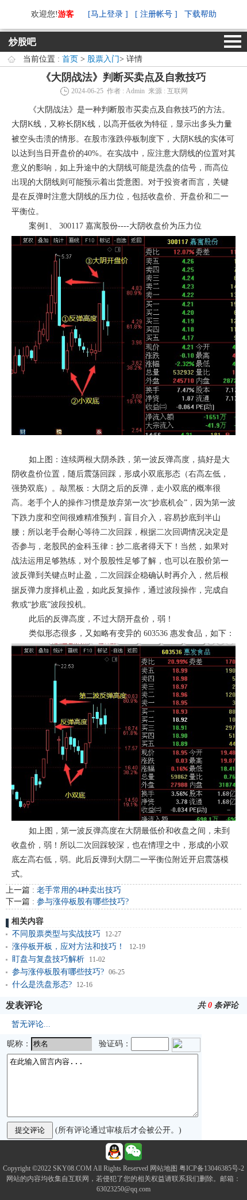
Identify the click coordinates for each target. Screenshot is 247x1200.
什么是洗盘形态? (42, 984)
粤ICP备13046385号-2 (211, 1168)
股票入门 (103, 59)
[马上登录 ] (108, 14)
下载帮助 (200, 14)
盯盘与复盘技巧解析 (48, 959)
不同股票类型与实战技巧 (56, 933)
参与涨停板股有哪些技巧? (83, 901)
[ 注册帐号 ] (156, 14)
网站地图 (163, 1168)
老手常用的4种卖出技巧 (79, 890)
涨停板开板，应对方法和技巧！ (68, 946)
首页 (70, 59)
